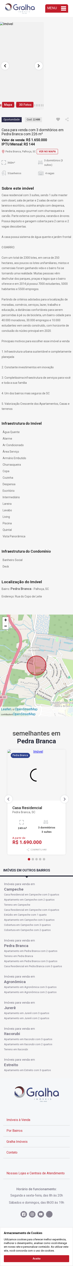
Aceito (37, 1258)
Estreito (11, 1065)
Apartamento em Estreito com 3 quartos (27, 1070)
